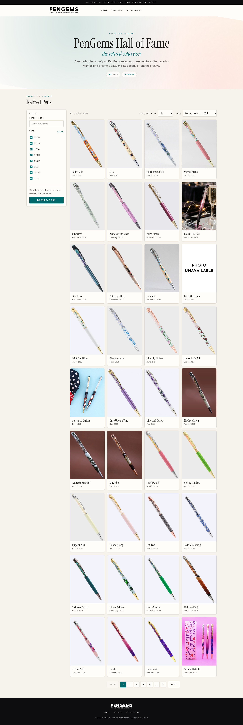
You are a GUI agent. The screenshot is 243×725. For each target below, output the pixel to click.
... (156, 684)
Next (174, 684)
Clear (60, 132)
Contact (117, 10)
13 (163, 684)
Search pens (36, 118)
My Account (134, 10)
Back (113, 684)
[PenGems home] (63, 10)
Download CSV (46, 200)
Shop (104, 10)
